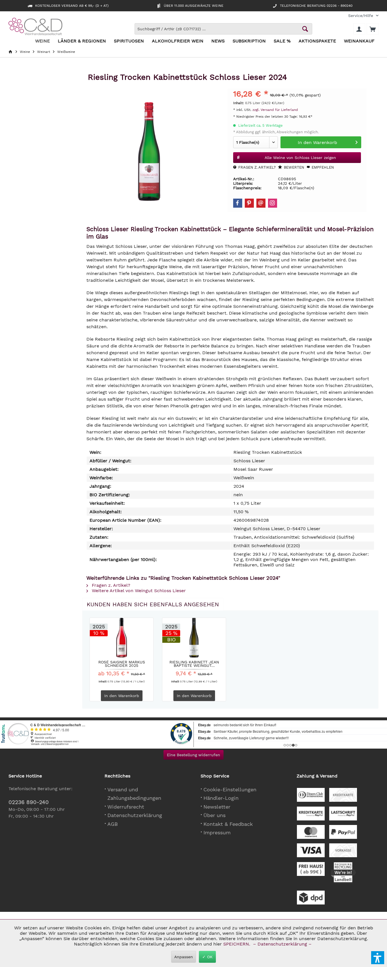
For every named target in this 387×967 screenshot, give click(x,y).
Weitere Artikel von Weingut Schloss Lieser (138, 590)
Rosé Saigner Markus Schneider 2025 (121, 663)
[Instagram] (272, 203)
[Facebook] (237, 203)
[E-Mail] (260, 203)
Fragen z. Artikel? (256, 167)
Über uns (214, 815)
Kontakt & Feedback (228, 824)
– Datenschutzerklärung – (282, 944)
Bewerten (293, 167)
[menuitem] (361, 15)
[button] (377, 957)
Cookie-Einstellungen (229, 789)
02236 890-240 (28, 802)
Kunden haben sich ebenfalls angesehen (153, 604)
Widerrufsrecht (125, 807)
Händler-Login (221, 798)
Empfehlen (322, 167)
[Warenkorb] (373, 29)
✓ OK (207, 957)
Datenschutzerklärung (134, 815)
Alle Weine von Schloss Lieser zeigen (300, 157)
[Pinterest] (249, 203)
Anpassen (183, 957)
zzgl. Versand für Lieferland (275, 110)
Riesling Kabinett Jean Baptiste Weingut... (194, 663)
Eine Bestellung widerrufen (193, 755)
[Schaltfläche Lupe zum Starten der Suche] (305, 29)
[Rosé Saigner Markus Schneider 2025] (121, 637)
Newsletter (216, 807)
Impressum (217, 832)
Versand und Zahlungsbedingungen (134, 794)
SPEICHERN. (237, 944)
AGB (112, 824)
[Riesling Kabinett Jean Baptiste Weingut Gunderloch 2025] (194, 637)
